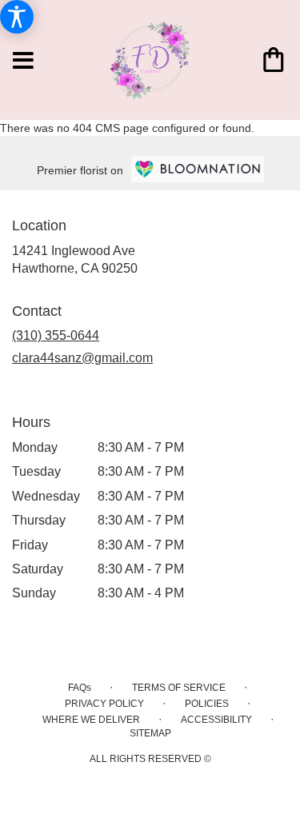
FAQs (79, 687)
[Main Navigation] (23, 62)
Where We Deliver (91, 719)
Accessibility (216, 719)
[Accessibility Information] (17, 17)
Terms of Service (179, 687)
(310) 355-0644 (55, 335)
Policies (207, 703)
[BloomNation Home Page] (197, 169)
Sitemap (150, 733)
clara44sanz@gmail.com (82, 358)
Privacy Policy (104, 703)
